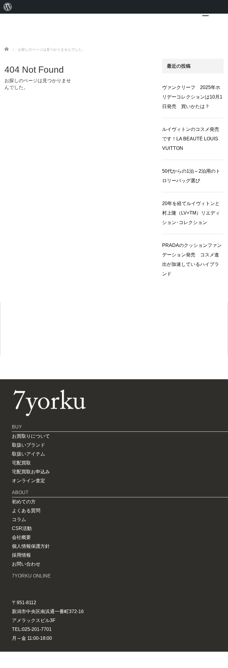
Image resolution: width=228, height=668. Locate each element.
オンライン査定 (28, 480)
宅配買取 (21, 462)
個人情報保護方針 (31, 546)
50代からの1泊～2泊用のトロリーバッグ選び (191, 176)
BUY (17, 426)
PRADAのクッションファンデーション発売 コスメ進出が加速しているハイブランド (192, 259)
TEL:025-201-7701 (32, 629)
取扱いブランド (28, 445)
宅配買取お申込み (31, 471)
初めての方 (24, 501)
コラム (19, 519)
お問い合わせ (26, 564)
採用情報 (21, 555)
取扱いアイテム (28, 453)
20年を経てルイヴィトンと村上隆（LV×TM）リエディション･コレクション (191, 213)
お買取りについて (31, 436)
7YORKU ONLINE (31, 575)
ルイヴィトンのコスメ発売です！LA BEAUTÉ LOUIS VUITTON (190, 139)
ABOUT (20, 492)
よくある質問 (26, 510)
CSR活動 (22, 528)
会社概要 (21, 537)
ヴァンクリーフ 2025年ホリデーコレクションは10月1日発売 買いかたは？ (192, 97)
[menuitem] (7, 7)
